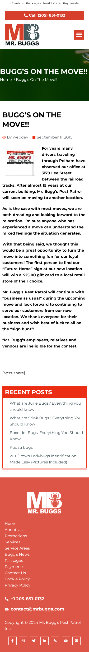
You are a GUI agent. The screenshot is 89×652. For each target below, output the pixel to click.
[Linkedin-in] (44, 641)
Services (12, 542)
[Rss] (55, 641)
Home (6, 79)
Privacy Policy (17, 585)
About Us (14, 529)
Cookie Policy (17, 579)
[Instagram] (23, 641)
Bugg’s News (17, 554)
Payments (14, 566)
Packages (14, 560)
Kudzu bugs (21, 447)
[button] (79, 35)
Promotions (16, 536)
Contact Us (15, 573)
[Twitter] (34, 641)
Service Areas (17, 548)
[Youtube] (66, 641)
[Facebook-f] (12, 641)
